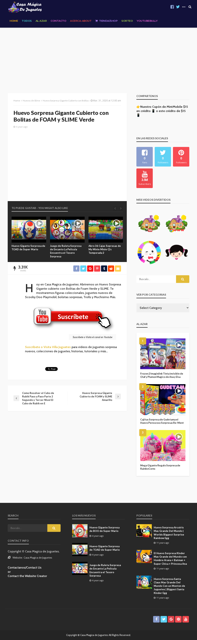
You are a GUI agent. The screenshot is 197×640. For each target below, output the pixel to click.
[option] (29, 237)
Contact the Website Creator (27, 576)
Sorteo (127, 20)
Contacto (58, 20)
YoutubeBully (147, 20)
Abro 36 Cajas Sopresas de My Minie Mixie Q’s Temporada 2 (66, 249)
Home (14, 20)
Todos (27, 20)
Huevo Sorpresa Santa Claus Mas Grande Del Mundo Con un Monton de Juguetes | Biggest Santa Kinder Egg (169, 585)
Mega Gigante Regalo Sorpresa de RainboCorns (160, 467)
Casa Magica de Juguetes (38, 557)
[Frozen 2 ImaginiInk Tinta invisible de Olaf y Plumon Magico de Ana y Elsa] (162, 353)
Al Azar (41, 20)
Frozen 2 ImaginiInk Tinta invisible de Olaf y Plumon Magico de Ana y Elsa (161, 375)
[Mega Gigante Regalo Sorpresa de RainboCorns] (162, 445)
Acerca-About (80, 20)
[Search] (190, 7)
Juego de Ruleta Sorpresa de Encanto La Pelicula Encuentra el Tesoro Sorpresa (27, 251)
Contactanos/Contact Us (24, 567)
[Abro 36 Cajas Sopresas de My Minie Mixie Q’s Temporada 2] (67, 230)
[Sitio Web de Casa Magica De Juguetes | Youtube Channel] (25, 7)
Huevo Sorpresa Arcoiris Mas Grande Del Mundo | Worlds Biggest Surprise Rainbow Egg (169, 533)
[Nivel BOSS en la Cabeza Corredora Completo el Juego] (105, 230)
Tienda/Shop (108, 20)
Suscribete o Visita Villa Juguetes (48, 347)
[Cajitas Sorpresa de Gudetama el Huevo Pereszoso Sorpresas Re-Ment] (162, 399)
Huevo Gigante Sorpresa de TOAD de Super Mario (104, 548)
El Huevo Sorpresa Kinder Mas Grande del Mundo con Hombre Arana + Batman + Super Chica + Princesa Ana (170, 558)
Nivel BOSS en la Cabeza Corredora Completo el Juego (103, 249)
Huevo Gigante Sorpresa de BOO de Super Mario (104, 529)
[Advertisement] (98, 56)
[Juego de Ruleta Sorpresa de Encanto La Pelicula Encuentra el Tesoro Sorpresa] (29, 230)
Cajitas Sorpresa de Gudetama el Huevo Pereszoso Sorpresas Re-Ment (162, 421)
